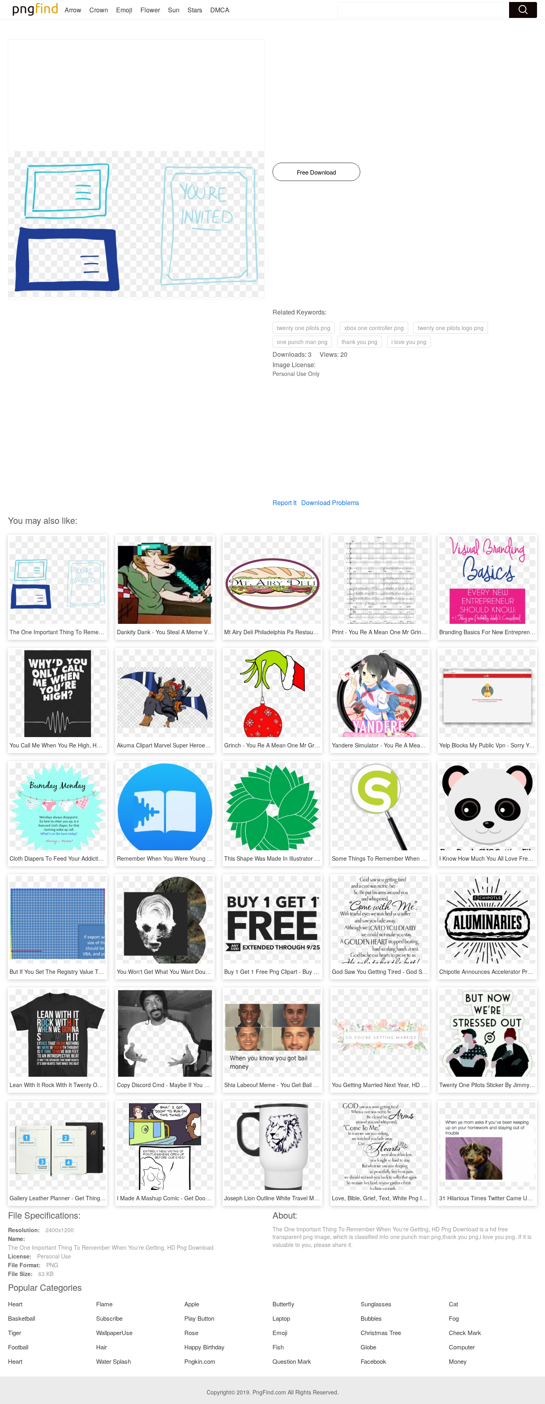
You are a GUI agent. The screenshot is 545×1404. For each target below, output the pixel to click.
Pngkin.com (199, 1361)
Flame (104, 1304)
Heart (15, 1304)
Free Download (316, 172)
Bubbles (371, 1318)
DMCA (219, 9)
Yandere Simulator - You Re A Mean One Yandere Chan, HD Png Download (427, 745)
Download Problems (330, 502)
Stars (195, 9)
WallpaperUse (114, 1332)
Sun (174, 9)
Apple (191, 1304)
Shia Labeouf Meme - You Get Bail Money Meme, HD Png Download (310, 1085)
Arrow (73, 9)
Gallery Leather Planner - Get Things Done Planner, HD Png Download (99, 1198)
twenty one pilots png (303, 328)
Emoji (124, 9)
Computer (462, 1347)
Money (458, 1361)
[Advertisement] (136, 95)
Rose (191, 1332)
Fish (278, 1347)
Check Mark (465, 1332)
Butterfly (283, 1304)
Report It (284, 502)
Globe (368, 1347)
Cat (453, 1304)
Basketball (21, 1318)
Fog (454, 1318)
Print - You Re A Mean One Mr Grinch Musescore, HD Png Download (419, 632)
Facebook (373, 1361)
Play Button (199, 1318)
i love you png (409, 342)
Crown (98, 9)
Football (18, 1347)
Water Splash (113, 1361)
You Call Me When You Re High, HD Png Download (74, 745)
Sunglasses (376, 1304)
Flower (150, 9)
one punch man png (302, 342)
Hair (101, 1347)
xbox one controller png (374, 328)
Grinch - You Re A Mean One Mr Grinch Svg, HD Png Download (304, 745)
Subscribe (109, 1318)
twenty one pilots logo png (451, 328)
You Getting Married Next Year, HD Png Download (395, 1085)
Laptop (281, 1318)
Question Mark (291, 1361)
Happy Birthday (204, 1347)
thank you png (359, 342)
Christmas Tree (381, 1332)
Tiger (14, 1332)
